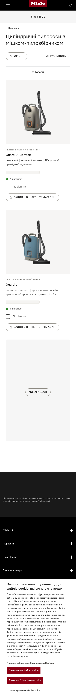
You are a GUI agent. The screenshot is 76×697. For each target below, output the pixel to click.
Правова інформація (18, 663)
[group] (38, 140)
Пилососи (13, 28)
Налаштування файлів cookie (24, 690)
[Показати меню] (8, 5)
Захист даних (37, 663)
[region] (38, 638)
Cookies (49, 663)
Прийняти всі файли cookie (24, 670)
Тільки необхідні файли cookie (25, 680)
